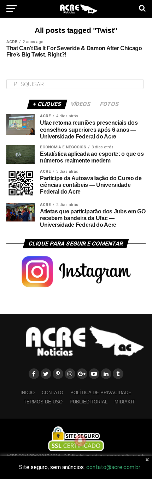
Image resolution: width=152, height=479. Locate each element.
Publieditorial (88, 401)
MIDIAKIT (125, 401)
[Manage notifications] (80, 440)
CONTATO (52, 392)
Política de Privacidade (100, 392)
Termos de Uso (43, 401)
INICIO (28, 392)
